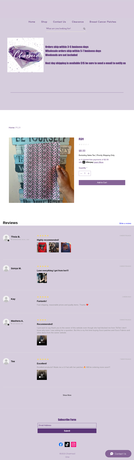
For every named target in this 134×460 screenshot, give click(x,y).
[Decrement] (81, 173)
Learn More (98, 162)
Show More (67, 395)
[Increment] (89, 173)
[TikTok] (67, 444)
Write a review (125, 223)
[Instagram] (73, 444)
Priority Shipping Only (106, 155)
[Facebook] (60, 444)
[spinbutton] (85, 173)
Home (11, 127)
